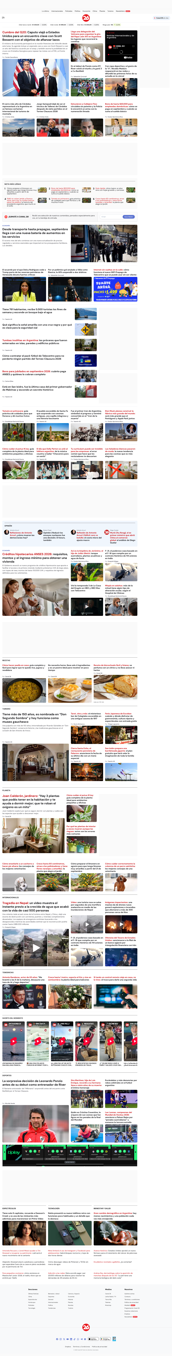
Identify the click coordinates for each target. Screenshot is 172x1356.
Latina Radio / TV (110, 1296)
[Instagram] (61, 1339)
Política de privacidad (131, 1302)
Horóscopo (31, 1302)
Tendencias (52, 1308)
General (50, 1299)
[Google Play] (105, 1339)
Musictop (108, 1305)
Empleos (127, 1314)
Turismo (70, 1308)
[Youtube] (68, 1339)
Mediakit (130, 1305)
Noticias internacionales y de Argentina (120, 37)
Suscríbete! (129, 217)
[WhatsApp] (78, 1339)
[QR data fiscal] (114, 1341)
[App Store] (93, 1339)
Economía (71, 1296)
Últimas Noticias (33, 1294)
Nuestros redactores (131, 1311)
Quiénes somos (129, 1294)
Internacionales (53, 1302)
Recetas (70, 1305)
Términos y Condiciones (81, 1347)
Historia (70, 1299)
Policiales (31, 1305)
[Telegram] (82, 1339)
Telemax (107, 1302)
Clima (30, 1296)
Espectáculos (9, 1208)
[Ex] (64, 1339)
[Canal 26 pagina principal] (86, 21)
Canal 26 (108, 1294)
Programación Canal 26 (132, 1308)
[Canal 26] (86, 1328)
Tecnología (54, 1208)
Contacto (127, 1296)
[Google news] (85, 1339)
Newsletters (131, 1317)
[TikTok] (75, 1339)
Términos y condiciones (132, 1299)
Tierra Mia (108, 1299)
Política (50, 1305)
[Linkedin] (71, 1339)
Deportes (51, 1296)
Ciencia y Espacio (74, 1294)
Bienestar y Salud (102, 1208)
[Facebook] (57, 1339)
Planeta (70, 1302)
